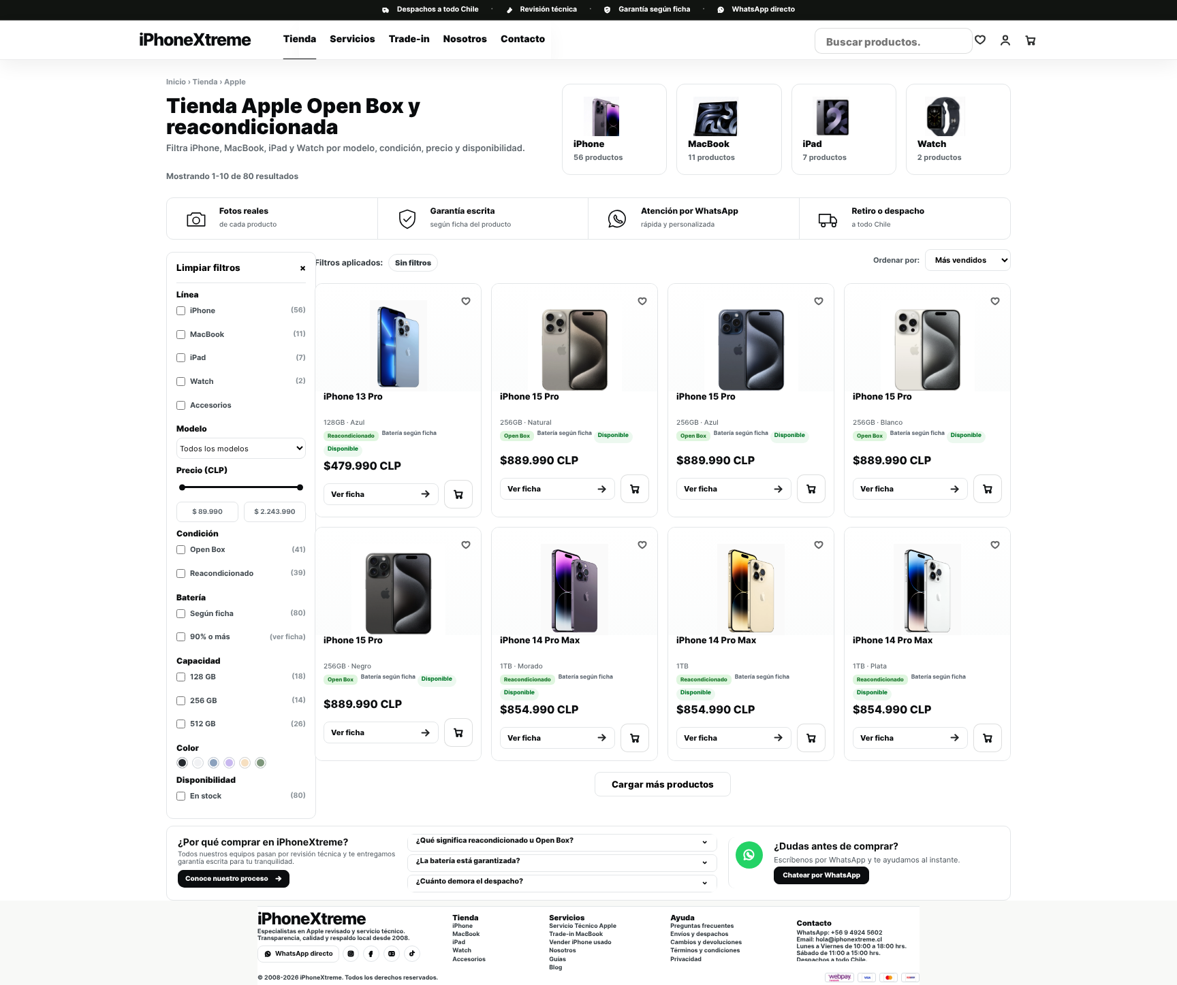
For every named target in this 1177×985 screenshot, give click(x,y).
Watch (248, 381)
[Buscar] (957, 41)
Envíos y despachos (699, 934)
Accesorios (211, 405)
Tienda (300, 39)
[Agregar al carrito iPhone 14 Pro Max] (635, 738)
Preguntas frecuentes (702, 926)
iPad (248, 357)
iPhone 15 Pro (529, 396)
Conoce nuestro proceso (226, 879)
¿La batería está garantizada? (468, 860)
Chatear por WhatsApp (821, 875)
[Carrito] (1030, 40)
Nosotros (465, 39)
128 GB (248, 676)
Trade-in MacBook (576, 934)
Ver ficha (347, 494)
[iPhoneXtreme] (229, 40)
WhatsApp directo (763, 10)
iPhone (248, 310)
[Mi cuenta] (1005, 40)
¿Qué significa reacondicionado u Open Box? (495, 840)
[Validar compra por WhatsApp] (980, 40)
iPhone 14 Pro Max (540, 640)
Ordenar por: (896, 260)
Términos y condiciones (705, 951)
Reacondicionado (248, 573)
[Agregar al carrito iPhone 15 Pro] (635, 488)
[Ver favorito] (465, 301)
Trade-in (409, 39)
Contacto (523, 39)
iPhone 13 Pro (353, 396)
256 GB (248, 700)
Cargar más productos (663, 784)
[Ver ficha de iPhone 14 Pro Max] (574, 587)
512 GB (248, 723)
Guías (557, 959)
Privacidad (686, 959)
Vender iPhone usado (580, 942)
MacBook (248, 334)
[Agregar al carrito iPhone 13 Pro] (458, 494)
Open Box (248, 549)
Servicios (352, 39)
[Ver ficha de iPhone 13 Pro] (398, 344)
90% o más (248, 636)
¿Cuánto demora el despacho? (469, 881)
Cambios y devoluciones (706, 942)
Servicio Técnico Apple (582, 926)
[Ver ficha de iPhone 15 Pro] (574, 344)
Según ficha (248, 613)
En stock (248, 796)
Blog (555, 968)
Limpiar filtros (241, 267)
